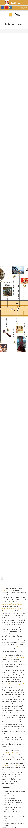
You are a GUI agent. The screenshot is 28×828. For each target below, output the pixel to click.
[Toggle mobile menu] (26, 13)
